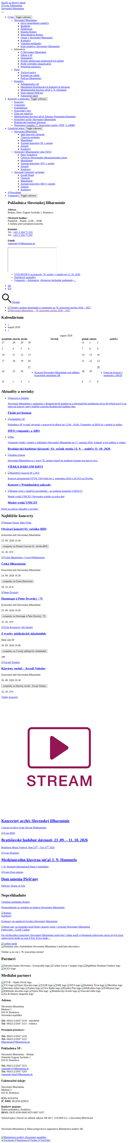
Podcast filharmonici (31, 78)
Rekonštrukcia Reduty (32, 34)
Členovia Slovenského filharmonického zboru (44, 157)
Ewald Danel (27, 175)
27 (29, 367)
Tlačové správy (28, 72)
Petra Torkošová (29, 154)
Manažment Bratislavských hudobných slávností (45, 87)
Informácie (19, 49)
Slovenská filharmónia (12, 8)
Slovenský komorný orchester (29, 172)
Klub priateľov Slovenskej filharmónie (40, 46)
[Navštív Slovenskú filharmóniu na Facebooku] (7, 1140)
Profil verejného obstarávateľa (36, 63)
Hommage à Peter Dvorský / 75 (22, 598)
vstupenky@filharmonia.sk (21, 243)
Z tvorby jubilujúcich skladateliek (23, 633)
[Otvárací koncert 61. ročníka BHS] (16, 522)
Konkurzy (26, 40)
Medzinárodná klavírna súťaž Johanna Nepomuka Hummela (44, 116)
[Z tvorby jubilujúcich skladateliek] (17, 627)
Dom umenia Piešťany (32, 92)
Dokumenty (27, 58)
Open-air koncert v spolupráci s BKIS (113, 374)
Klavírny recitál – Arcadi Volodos (23, 668)
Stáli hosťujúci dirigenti (32, 134)
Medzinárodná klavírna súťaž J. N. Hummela (43, 90)
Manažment (27, 140)
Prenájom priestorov (31, 66)
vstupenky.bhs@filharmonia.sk (17, 1074)
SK (9, 285)
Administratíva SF (30, 84)
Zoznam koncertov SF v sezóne (37, 143)
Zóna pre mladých (23, 113)
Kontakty (19, 81)
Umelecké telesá (16, 128)
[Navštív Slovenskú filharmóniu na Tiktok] (33, 1140)
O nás (11, 17)
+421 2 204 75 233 (22, 232)
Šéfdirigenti (26, 29)
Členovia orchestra (30, 137)
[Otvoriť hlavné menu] (2, 12)
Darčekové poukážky (25, 277)
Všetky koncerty (9, 697)
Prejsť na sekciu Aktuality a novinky (19, 509)
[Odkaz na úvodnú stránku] (11, 5)
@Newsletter (14, 192)
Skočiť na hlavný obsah (13, 2)
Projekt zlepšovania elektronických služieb (42, 61)
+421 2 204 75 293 (22, 235)
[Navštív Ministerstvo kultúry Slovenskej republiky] (24, 1137)
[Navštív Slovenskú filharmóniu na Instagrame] (21, 1140)
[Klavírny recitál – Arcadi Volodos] (10, 662)
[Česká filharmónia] (23, 557)
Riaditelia (25, 26)
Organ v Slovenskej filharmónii (36, 37)
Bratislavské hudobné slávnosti (30, 122)
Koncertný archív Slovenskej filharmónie (35, 119)
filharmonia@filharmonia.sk (15, 1042)
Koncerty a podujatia (19, 98)
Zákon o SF (27, 55)
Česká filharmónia (13, 563)
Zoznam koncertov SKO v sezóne (38, 183)
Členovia (25, 178)
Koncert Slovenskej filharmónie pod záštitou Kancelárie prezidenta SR (57, 374)
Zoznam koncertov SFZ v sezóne (37, 163)
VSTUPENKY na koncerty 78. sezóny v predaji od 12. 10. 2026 (47, 274)
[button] (10, 302)
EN (9, 288)
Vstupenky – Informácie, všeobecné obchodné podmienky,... (45, 280)
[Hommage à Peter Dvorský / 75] (10, 592)
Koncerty (19, 102)
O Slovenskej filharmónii (33, 52)
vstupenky (25, 546)
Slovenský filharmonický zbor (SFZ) (33, 151)
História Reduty (29, 31)
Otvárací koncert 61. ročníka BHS (24, 529)
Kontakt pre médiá (30, 75)
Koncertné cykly (22, 110)
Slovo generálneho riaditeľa (35, 23)
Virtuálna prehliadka (31, 43)
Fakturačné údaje (29, 95)
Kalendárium (20, 107)
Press (16, 69)
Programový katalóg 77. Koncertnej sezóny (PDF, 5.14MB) (44, 125)
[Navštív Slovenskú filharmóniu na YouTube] (44, 1140)
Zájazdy (25, 146)
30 (98, 367)
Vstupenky (19, 105)
